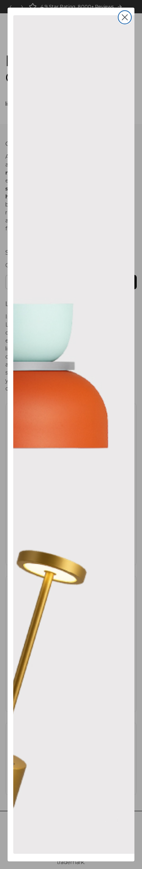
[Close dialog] (124, 17)
